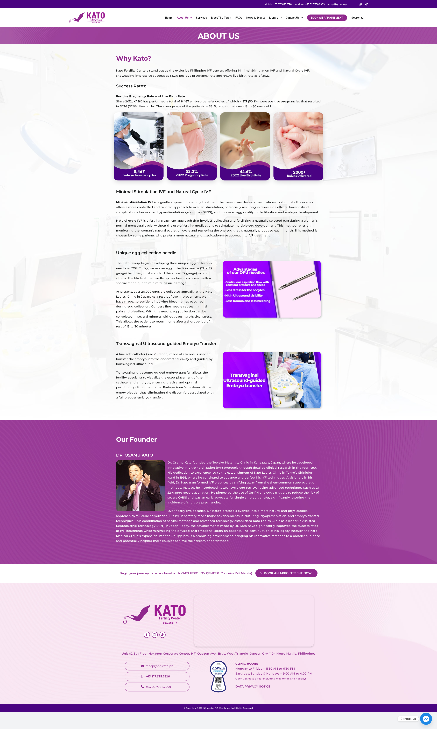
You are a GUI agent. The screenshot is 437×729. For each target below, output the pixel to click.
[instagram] (155, 635)
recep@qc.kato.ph (337, 4)
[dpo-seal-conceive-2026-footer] (218, 662)
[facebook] (147, 635)
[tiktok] (162, 635)
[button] (357, 17)
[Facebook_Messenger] (426, 719)
